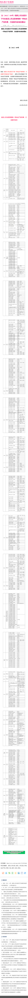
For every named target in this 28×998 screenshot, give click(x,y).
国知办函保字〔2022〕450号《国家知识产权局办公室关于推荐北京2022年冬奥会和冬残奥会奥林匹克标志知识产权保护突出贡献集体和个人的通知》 (14, 990)
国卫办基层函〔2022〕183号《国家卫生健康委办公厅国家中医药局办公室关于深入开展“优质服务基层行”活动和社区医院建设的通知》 (13, 954)
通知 (19, 868)
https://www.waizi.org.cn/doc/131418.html (17, 863)
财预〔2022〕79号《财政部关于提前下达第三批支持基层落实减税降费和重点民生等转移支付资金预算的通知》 (14, 977)
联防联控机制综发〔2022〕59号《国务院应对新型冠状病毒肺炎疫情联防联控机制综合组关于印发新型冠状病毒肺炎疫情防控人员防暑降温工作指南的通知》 (14, 916)
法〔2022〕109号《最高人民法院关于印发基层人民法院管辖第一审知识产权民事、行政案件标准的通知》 (14, 8)
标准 (16, 868)
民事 (7, 868)
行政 (10, 868)
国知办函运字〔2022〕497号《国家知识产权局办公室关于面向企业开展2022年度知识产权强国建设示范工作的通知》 (14, 965)
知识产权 (3, 868)
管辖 (25, 865)
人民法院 (21, 865)
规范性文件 (23, 6)
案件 (13, 868)
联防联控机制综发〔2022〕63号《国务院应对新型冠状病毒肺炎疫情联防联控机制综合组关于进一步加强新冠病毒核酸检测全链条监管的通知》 (14, 931)
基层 (17, 865)
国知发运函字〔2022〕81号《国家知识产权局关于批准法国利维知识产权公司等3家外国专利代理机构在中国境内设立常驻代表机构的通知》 (14, 983)
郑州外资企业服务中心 (13, 6)
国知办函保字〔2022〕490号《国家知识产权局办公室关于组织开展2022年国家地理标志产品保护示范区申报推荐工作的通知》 (14, 971)
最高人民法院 (11, 865)
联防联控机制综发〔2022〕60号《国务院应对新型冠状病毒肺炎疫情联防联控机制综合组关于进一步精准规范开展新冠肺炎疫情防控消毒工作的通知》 (14, 906)
